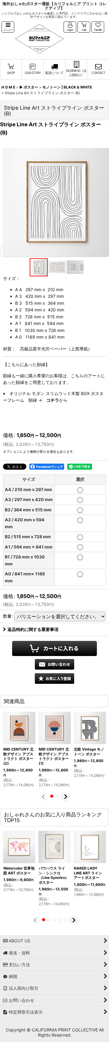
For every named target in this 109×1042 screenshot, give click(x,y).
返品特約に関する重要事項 (33, 629)
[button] (8, 27)
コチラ (52, 400)
